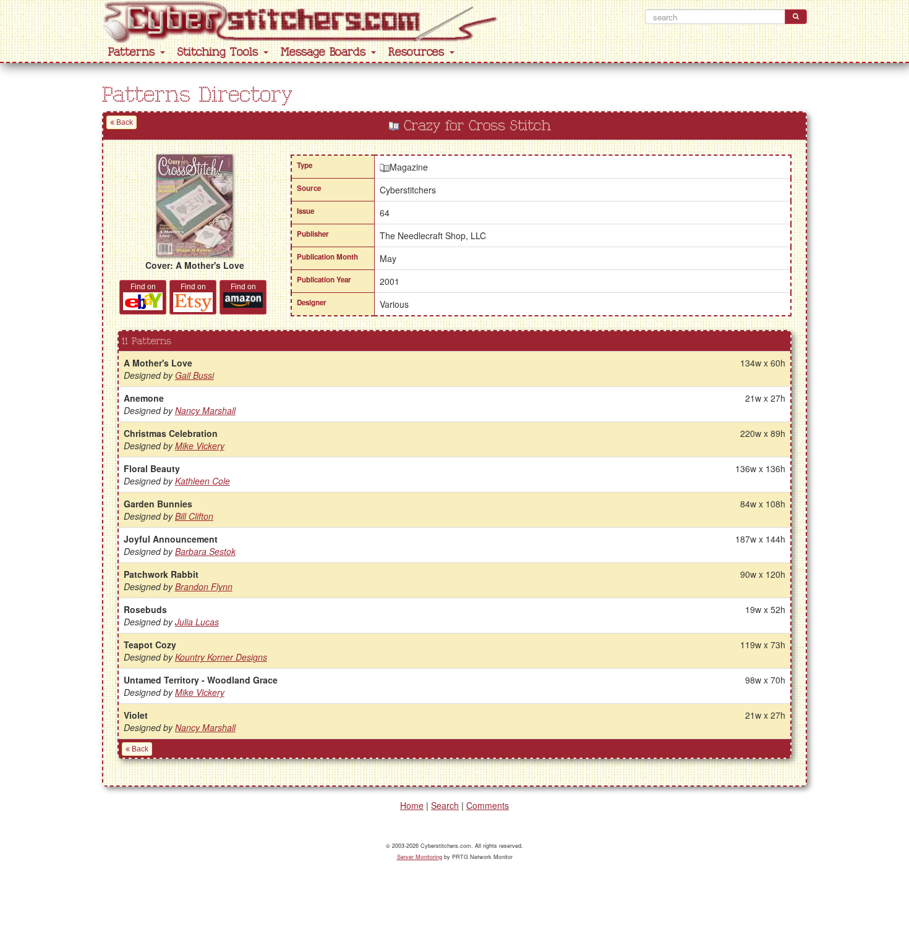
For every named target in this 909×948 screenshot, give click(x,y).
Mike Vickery (199, 445)
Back (123, 122)
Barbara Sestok (205, 551)
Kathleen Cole (202, 481)
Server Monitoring (419, 857)
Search (445, 805)
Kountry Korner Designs (221, 657)
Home (412, 805)
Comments (487, 805)
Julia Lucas (197, 622)
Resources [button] (418, 52)
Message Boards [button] (325, 52)
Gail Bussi (194, 375)
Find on (143, 286)
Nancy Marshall (205, 410)
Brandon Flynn (204, 586)
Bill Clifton (194, 516)
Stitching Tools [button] (219, 52)
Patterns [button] (133, 52)
